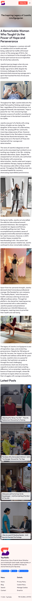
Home (3, 582)
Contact (3, 590)
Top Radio (5, 557)
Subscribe (23, 3)
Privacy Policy (21, 582)
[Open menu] (29, 3)
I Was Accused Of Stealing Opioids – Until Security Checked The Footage (15, 536)
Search (3, 587)
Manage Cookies (22, 587)
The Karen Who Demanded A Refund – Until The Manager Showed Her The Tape (16, 458)
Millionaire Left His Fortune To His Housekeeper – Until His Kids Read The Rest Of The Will (16, 496)
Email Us (20, 590)
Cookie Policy (21, 585)
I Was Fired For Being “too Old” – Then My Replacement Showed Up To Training (15, 419)
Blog (2, 585)
